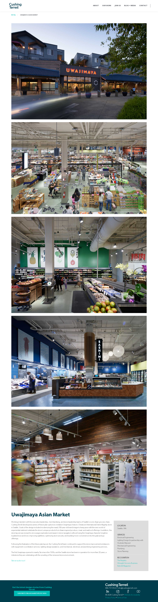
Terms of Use (122, 597)
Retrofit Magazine (124, 566)
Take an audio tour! (18, 561)
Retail (13, 15)
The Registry (121, 560)
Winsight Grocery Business (127, 563)
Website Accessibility (132, 595)
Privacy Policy (110, 597)
